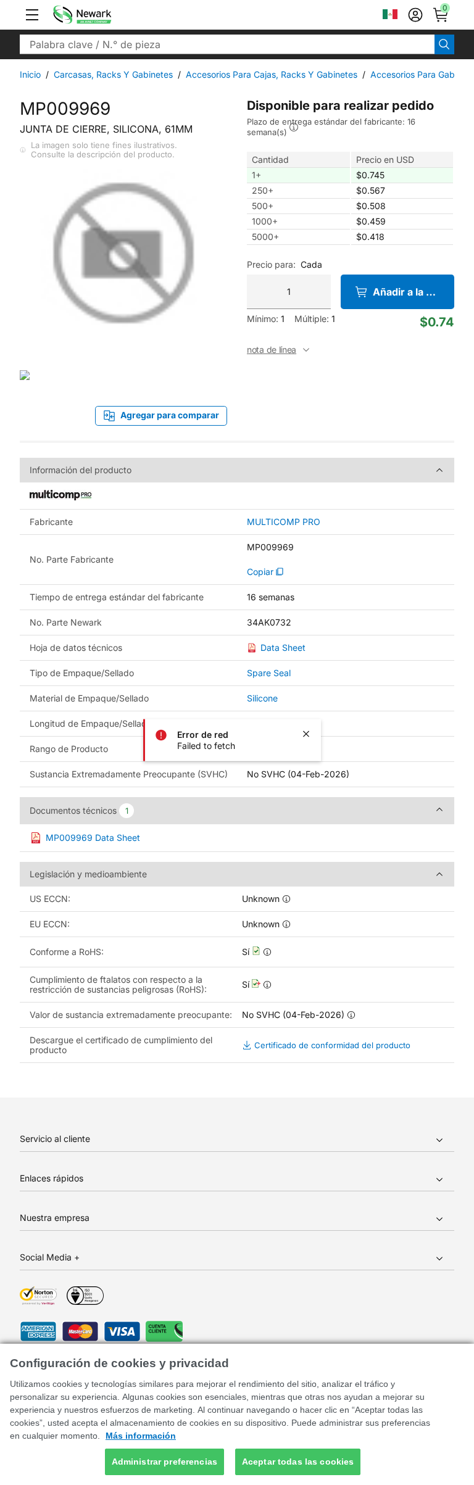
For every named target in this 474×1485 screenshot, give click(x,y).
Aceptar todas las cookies (298, 1461)
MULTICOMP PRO (283, 522)
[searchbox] (227, 44)
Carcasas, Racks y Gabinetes (113, 74)
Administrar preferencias (164, 1461)
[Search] (444, 44)
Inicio (30, 74)
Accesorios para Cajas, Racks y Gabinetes (271, 74)
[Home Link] (100, 15)
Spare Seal (269, 673)
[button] (32, 15)
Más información (141, 1436)
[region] (237, 1414)
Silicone (262, 698)
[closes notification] (306, 733)
